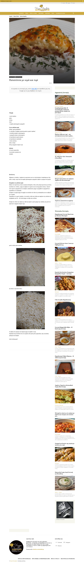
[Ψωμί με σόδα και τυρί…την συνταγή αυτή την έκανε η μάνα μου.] (65, 126)
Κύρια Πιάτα (16, 16)
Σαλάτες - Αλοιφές (58, 263)
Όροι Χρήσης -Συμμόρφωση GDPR (41, 558)
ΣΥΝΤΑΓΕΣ (21, 13)
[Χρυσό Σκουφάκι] (42, 8)
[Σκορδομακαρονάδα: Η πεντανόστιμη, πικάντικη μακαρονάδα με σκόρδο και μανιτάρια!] (65, 100)
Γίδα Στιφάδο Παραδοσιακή (63, 300)
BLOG (53, 13)
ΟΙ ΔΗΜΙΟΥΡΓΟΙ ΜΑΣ (60, 13)
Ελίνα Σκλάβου (57, 234)
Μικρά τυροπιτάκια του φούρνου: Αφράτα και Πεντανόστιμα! (64, 179)
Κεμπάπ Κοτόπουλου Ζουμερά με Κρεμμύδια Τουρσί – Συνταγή (64, 272)
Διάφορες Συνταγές (58, 132)
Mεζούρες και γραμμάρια (68, 558)
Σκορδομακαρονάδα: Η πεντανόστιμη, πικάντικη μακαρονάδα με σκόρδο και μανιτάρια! (62, 110)
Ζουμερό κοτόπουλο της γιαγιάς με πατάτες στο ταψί (64, 444)
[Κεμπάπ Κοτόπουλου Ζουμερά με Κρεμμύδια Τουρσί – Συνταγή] (65, 283)
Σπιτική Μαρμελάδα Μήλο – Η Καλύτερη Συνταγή (63, 328)
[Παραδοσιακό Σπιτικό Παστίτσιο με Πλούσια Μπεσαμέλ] (65, 225)
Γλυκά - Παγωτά (58, 155)
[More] (32, 347)
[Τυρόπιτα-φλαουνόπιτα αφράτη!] (65, 192)
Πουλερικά (57, 292)
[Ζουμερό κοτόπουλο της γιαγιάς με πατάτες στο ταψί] (65, 454)
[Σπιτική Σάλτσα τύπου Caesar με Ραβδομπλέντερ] (65, 254)
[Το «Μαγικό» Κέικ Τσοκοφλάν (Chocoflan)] (65, 148)
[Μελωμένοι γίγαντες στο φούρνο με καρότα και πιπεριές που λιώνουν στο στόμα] (65, 425)
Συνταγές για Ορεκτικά (59, 177)
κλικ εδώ (34, 88)
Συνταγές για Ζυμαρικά (59, 106)
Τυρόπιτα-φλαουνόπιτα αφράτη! (64, 200)
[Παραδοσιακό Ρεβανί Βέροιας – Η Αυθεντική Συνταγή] (65, 367)
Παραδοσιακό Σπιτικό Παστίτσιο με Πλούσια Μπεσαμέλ (64, 215)
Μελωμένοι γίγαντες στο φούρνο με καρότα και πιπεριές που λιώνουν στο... (64, 414)
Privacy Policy (55, 558)
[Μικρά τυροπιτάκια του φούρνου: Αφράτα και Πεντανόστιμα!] (65, 170)
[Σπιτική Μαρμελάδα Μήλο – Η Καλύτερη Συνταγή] (65, 338)
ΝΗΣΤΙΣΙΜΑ (41, 13)
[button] (73, 13)
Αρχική (10, 16)
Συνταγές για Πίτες (58, 199)
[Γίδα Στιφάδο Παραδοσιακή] (65, 309)
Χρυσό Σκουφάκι (13, 560)
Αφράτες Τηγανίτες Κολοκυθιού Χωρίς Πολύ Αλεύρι (64, 386)
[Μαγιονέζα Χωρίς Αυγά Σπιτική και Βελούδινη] (65, 483)
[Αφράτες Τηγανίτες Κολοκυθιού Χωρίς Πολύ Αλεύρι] (65, 396)
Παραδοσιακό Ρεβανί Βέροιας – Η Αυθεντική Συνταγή (64, 356)
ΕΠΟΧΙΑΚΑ (47, 13)
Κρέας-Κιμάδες (19, 76)
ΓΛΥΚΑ (26, 13)
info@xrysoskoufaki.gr (38, 549)
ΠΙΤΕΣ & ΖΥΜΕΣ (33, 13)
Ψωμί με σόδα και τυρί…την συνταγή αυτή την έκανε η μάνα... (64, 135)
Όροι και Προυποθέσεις (24, 558)
